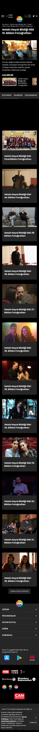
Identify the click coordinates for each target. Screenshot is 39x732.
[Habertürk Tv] (14, 671)
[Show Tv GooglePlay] (19, 658)
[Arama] (37, 16)
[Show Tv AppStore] (6, 658)
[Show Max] (16, 687)
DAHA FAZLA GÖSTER (19, 591)
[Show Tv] (19, 19)
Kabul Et (33, 722)
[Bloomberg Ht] (9, 679)
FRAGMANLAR (31, 95)
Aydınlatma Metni (8, 721)
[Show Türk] (10, 687)
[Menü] (2, 16)
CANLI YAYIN (10, 16)
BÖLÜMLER (6, 95)
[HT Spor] (22, 671)
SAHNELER (18, 95)
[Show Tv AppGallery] (32, 658)
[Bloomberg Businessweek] (26, 679)
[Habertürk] (5, 671)
